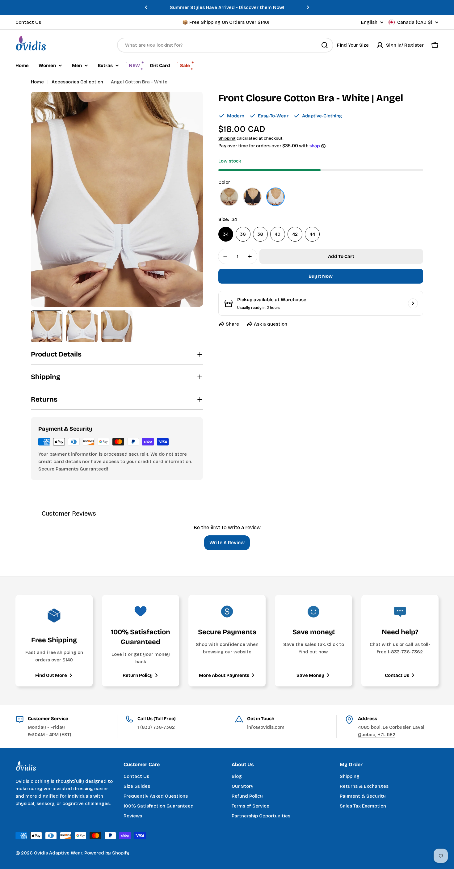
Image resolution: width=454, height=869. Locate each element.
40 (277, 234)
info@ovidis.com (265, 727)
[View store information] (413, 303)
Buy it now (321, 276)
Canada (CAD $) (414, 22)
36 (243, 234)
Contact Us (28, 22)
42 (295, 234)
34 (226, 234)
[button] (146, 7)
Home (37, 82)
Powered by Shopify (106, 853)
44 (312, 234)
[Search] (324, 45)
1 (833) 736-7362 (156, 727)
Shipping (227, 138)
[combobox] (225, 45)
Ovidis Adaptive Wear (58, 853)
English (369, 22)
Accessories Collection (77, 82)
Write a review (227, 543)
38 (260, 234)
